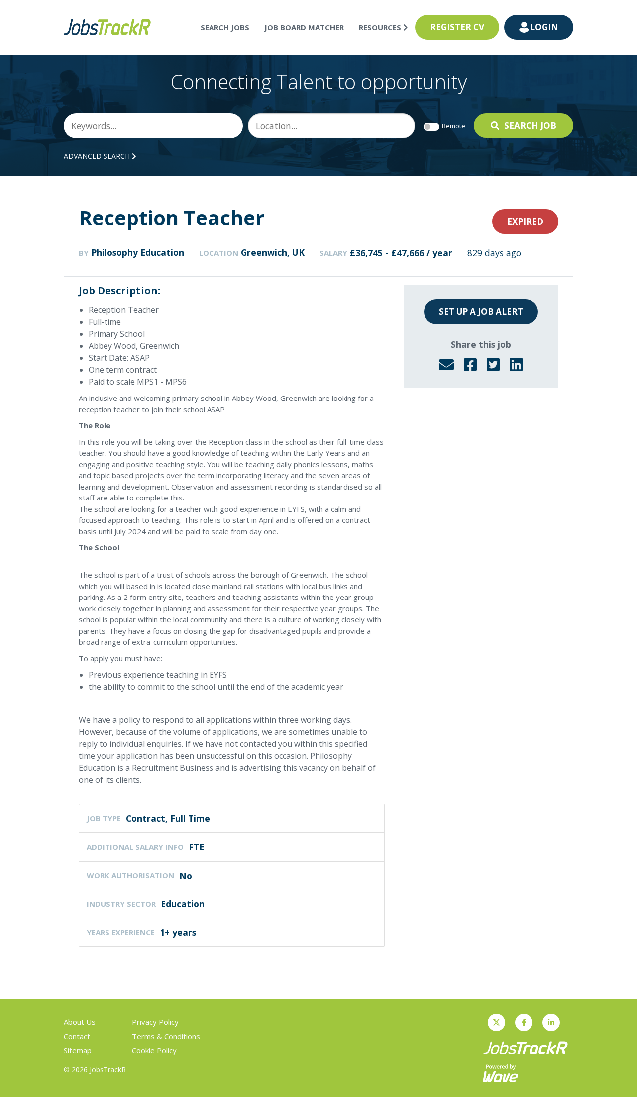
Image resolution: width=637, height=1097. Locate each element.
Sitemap (78, 1050)
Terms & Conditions (166, 1036)
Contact (77, 1036)
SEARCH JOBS (225, 27)
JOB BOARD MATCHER (304, 27)
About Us (80, 1022)
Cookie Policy (154, 1050)
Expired (525, 221)
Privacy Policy (155, 1022)
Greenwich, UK (273, 252)
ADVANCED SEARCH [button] (98, 156)
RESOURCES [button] (381, 27)
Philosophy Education (137, 252)
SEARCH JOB (530, 125)
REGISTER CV (457, 27)
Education (183, 904)
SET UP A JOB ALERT (481, 311)
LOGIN (544, 27)
